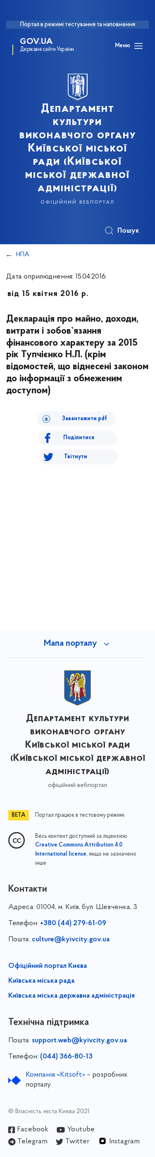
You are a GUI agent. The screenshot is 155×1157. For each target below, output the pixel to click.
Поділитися (78, 438)
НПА (22, 254)
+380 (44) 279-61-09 (73, 923)
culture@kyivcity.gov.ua (71, 939)
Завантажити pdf (84, 419)
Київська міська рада (41, 981)
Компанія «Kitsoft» (55, 1075)
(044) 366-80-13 (66, 1057)
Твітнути (75, 457)
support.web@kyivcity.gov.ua (79, 1040)
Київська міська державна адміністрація (71, 996)
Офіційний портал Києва (47, 966)
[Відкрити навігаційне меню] (138, 46)
